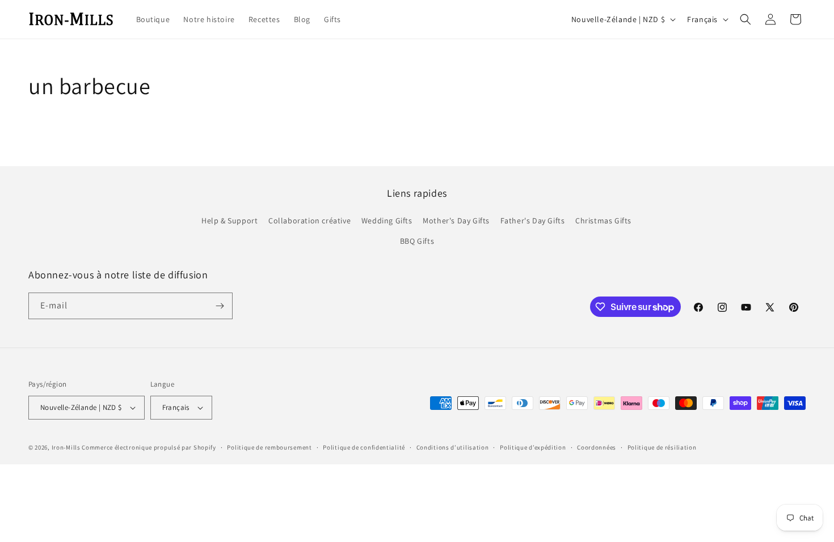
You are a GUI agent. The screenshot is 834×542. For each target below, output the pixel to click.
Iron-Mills (66, 447)
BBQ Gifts (417, 241)
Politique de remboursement (269, 447)
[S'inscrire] (219, 306)
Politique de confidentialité (364, 447)
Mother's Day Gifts (456, 220)
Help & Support (229, 220)
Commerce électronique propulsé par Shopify (149, 447)
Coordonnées (596, 447)
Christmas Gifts (603, 220)
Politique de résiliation (662, 447)
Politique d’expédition (533, 447)
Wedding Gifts (386, 220)
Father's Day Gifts (532, 220)
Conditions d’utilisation (452, 447)
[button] (745, 19)
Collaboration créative (309, 220)
